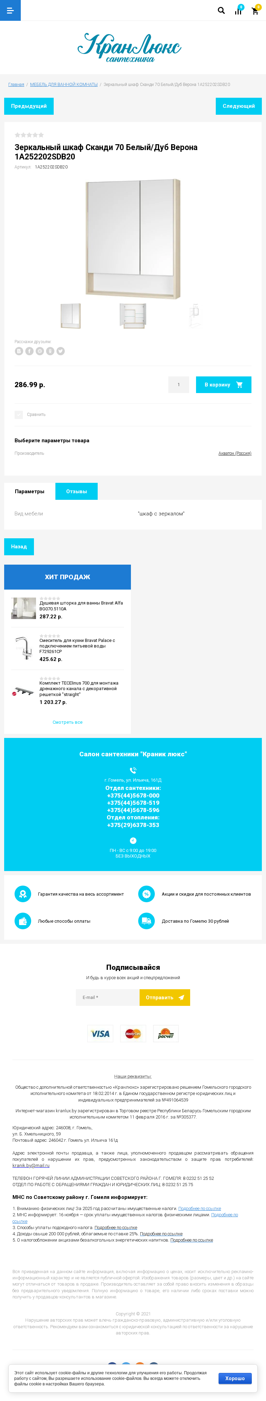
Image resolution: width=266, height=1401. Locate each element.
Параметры (29, 491)
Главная (16, 84)
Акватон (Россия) (235, 453)
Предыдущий (29, 106)
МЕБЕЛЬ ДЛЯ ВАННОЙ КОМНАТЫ (64, 84)
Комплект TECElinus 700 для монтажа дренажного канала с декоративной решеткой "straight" (78, 688)
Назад (19, 546)
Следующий (239, 106)
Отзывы (76, 491)
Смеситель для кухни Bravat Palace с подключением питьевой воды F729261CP (77, 646)
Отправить (160, 997)
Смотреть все (67, 722)
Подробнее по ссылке (199, 1208)
